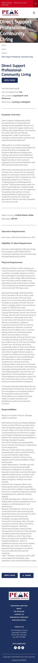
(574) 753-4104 (22, 635)
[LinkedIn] (19, 647)
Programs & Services (19, 606)
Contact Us (19, 614)
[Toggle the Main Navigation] (34, 12)
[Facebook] (15, 647)
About (4, 49)
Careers (4, 53)
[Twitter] (22, 647)
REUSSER (22, 660)
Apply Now (9, 80)
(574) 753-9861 (21, 637)
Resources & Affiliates (19, 617)
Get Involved (19, 611)
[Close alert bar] (35, 3)
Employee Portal (19, 620)
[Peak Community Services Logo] (10, 13)
